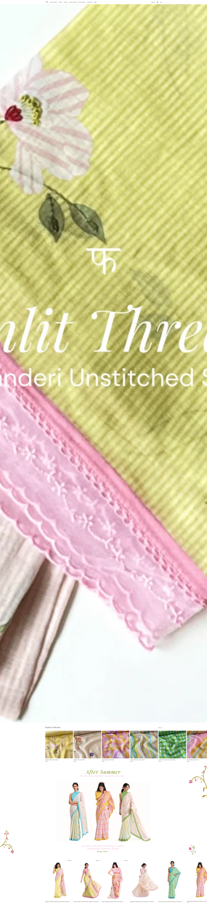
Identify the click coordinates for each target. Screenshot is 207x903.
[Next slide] (160, 746)
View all (160, 727)
